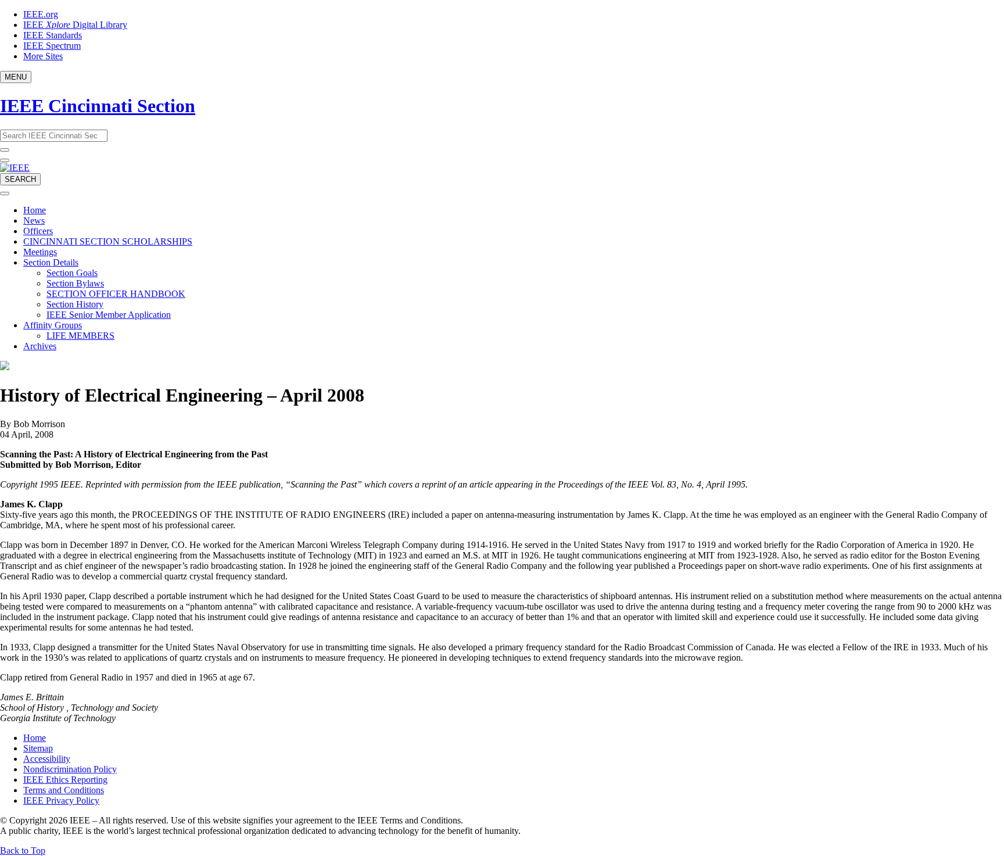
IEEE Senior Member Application (108, 315)
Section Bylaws (75, 283)
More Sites (43, 56)
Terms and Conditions (63, 790)
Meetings (40, 252)
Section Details (50, 262)
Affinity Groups (52, 325)
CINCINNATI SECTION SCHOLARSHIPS (107, 241)
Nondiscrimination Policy (70, 769)
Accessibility (46, 759)
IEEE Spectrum (52, 46)
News (34, 220)
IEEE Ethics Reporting (65, 780)
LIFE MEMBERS (80, 336)
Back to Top (22, 850)
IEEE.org (40, 14)
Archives (39, 346)
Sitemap (38, 748)
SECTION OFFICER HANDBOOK (115, 294)
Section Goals (72, 273)
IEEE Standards (52, 35)
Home (34, 210)
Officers (38, 231)
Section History (74, 304)
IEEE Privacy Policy (61, 800)
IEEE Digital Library (75, 25)
